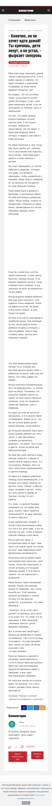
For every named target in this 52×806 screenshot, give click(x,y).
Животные (30, 20)
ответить (30, 746)
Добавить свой (37, 755)
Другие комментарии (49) (17, 756)
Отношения (14, 20)
